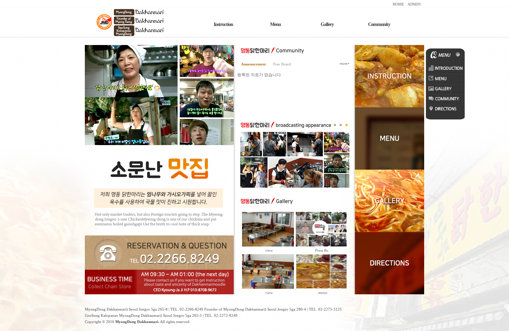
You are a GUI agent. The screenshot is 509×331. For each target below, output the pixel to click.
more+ (345, 63)
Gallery (327, 24)
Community (379, 24)
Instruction (223, 24)
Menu (275, 24)
